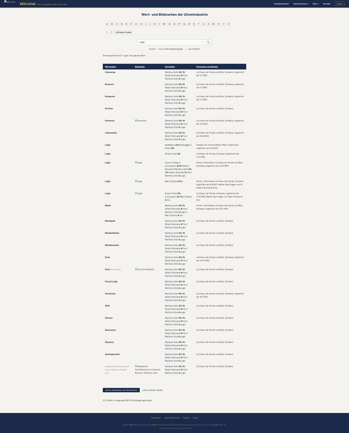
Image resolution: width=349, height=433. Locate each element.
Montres (169, 72)
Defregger (185, 145)
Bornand (176, 75)
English (340, 4)
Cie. (169, 200)
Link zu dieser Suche (152, 390)
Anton (168, 148)
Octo (176, 72)
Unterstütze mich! (172, 418)
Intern (195, 418)
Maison (171, 145)
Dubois (173, 181)
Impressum (156, 418)
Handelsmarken (281, 4)
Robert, (176, 162)
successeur (170, 166)
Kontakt (326, 4)
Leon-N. (169, 162)
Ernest (168, 153)
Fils (184, 75)
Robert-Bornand (176, 172)
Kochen (186, 418)
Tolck (174, 153)
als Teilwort (194, 49)
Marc (167, 181)
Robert (168, 75)
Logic (183, 78)
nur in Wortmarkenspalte (171, 49)
